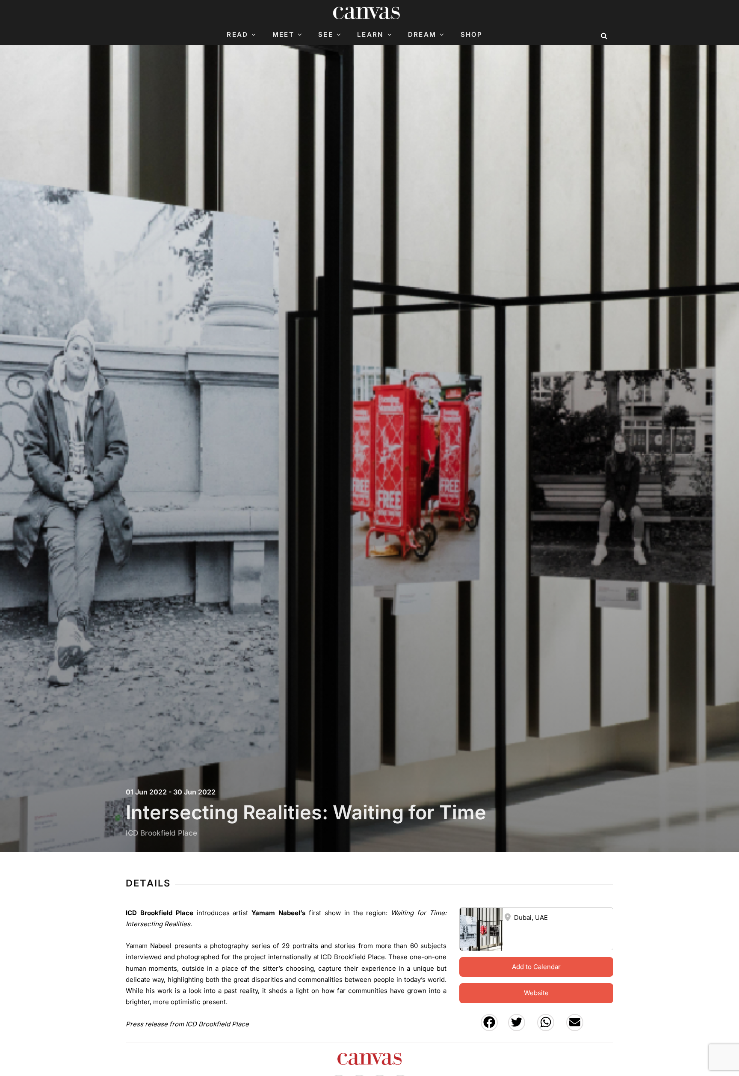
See (325, 35)
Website (536, 993)
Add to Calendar (536, 967)
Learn (370, 35)
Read (237, 35)
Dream (422, 35)
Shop (472, 35)
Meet (283, 35)
